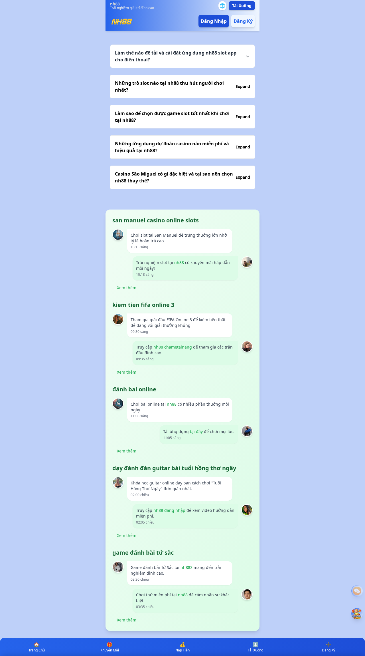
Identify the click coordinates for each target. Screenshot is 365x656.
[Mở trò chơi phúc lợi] (357, 613)
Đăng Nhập (214, 21)
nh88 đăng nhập (169, 510)
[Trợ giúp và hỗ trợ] (357, 591)
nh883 (186, 567)
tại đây (196, 431)
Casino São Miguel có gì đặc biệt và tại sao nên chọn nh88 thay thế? (182, 177)
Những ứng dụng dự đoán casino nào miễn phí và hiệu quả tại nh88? (182, 147)
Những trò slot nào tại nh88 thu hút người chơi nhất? (182, 86)
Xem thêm (126, 287)
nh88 (179, 262)
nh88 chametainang (172, 347)
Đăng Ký (243, 21)
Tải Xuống (242, 5)
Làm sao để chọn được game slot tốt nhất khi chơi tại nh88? (182, 116)
